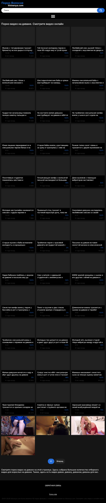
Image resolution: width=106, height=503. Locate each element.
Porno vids (53, 494)
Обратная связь (53, 485)
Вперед (60, 461)
